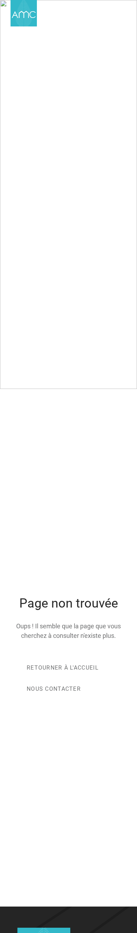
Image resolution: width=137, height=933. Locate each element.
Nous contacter (54, 688)
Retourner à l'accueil (63, 667)
